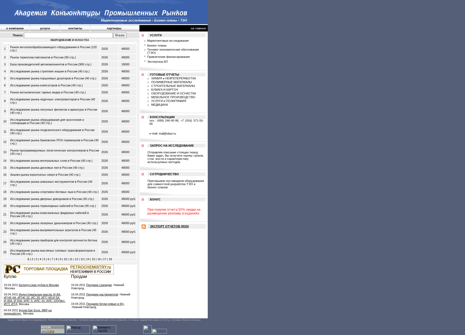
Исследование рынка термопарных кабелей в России (47, 205)
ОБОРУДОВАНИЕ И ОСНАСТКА (173, 93)
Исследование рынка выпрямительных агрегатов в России (50, 230)
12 (76, 259)
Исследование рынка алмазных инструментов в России (48, 181)
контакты (75, 28)
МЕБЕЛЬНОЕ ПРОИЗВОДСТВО (172, 97)
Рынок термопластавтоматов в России (37, 57)
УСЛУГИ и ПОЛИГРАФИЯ (168, 101)
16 (99, 259)
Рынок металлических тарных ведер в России (41, 92)
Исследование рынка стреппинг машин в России (43, 71)
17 (104, 259)
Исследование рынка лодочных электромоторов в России (50, 99)
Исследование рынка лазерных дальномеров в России (48, 223)
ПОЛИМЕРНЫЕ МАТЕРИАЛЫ (171, 82)
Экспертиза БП (157, 61)
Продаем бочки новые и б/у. (105, 303)
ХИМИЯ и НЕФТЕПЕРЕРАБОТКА (173, 78)
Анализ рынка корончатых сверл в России (39, 174)
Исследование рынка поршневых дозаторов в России (47, 78)
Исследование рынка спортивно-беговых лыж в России (48, 191)
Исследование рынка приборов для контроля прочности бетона (53, 240)
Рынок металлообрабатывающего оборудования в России (50, 47)
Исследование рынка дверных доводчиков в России (46, 198)
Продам (79, 276)
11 (70, 259)
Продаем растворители (102, 294)
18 (110, 259)
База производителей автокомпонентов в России (44, 64)
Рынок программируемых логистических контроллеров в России (54, 150)
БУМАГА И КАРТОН (164, 89)
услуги (45, 28)
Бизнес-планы (157, 45)
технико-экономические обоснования (103, 319)
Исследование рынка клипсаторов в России (40, 85)
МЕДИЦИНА (159, 104)
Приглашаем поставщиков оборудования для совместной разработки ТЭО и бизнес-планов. (175, 184)
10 (65, 259)
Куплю (10, 276)
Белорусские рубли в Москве (39, 285)
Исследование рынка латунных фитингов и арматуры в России (53, 109)
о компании (15, 28)
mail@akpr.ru (167, 133)
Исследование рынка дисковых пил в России (41, 167)
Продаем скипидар (99, 285)
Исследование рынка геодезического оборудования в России (52, 130)
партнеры (114, 28)
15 (93, 259)
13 (82, 259)
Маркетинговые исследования (168, 40)
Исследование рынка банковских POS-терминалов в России (51, 140)
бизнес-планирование (62, 319)
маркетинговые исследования (27, 319)
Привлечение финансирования (168, 56)
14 (87, 259)
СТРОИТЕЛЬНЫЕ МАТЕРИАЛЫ (172, 85)
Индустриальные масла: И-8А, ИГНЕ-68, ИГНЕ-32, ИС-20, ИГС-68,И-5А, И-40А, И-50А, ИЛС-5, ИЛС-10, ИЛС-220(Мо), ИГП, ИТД (34, 299)
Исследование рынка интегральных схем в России (45, 160)
